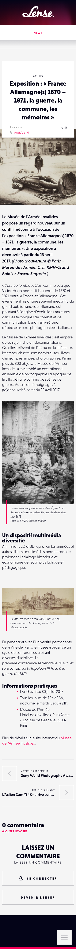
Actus (38, 76)
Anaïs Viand (21, 132)
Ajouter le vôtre (14, 831)
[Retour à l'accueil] (38, 11)
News (38, 33)
